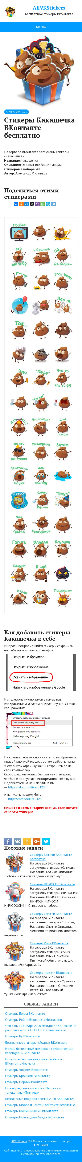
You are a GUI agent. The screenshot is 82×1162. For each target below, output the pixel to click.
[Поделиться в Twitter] (46, 841)
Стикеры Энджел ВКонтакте (26, 1070)
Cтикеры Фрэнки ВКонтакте (51, 973)
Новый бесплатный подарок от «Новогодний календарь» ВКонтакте (39, 1051)
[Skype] (48, 204)
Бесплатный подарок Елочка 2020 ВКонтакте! (39, 1099)
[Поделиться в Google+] (36, 841)
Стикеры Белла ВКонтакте (25, 1013)
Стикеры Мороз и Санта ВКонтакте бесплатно (40, 1105)
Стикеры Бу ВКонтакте (22, 1036)
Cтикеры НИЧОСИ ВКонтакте (52, 884)
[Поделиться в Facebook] (8, 841)
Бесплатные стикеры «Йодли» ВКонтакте (36, 1042)
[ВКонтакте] (16, 204)
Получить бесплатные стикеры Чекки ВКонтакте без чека (33, 1061)
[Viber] (37, 204)
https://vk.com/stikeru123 (26, 787)
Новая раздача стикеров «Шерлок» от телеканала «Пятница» (34, 1090)
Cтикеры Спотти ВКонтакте (51, 914)
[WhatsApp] (42, 204)
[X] (32, 204)
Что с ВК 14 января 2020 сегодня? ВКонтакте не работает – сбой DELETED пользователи (40, 1028)
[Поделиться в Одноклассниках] (27, 841)
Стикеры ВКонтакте (16, 111)
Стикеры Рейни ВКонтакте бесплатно (33, 1020)
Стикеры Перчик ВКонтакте (26, 1082)
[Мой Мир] (26, 204)
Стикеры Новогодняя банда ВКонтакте (34, 1117)
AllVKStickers (49, 8)
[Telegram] (53, 204)
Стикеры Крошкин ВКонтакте (27, 1076)
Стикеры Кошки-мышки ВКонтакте (31, 1111)
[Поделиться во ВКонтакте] (17, 841)
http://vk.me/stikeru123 (25, 799)
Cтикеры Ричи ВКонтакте (49, 943)
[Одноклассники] (21, 204)
